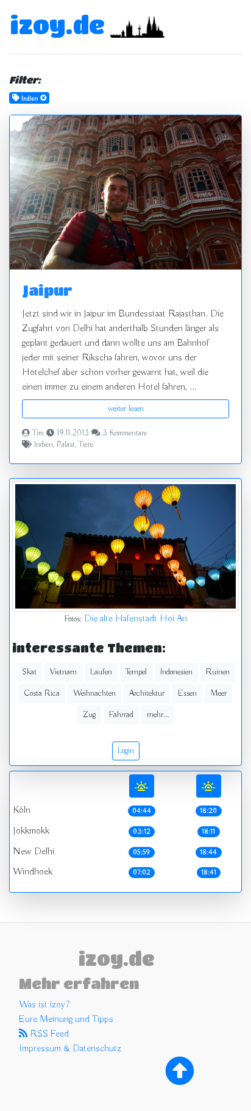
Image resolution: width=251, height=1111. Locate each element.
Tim (38, 433)
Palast (66, 445)
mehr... (158, 714)
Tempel (136, 671)
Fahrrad (121, 714)
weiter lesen (126, 408)
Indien (43, 445)
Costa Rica (42, 693)
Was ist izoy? (44, 1005)
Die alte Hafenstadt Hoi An (135, 619)
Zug (89, 714)
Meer (218, 693)
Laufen (101, 671)
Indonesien (176, 671)
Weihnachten (94, 693)
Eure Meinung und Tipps (66, 1019)
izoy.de (57, 24)
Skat (29, 671)
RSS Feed (48, 1034)
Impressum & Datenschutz (70, 1049)
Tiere (86, 445)
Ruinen (218, 671)
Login (126, 750)
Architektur (146, 693)
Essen (187, 693)
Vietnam (63, 671)
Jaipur (47, 290)
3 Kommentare (124, 433)
